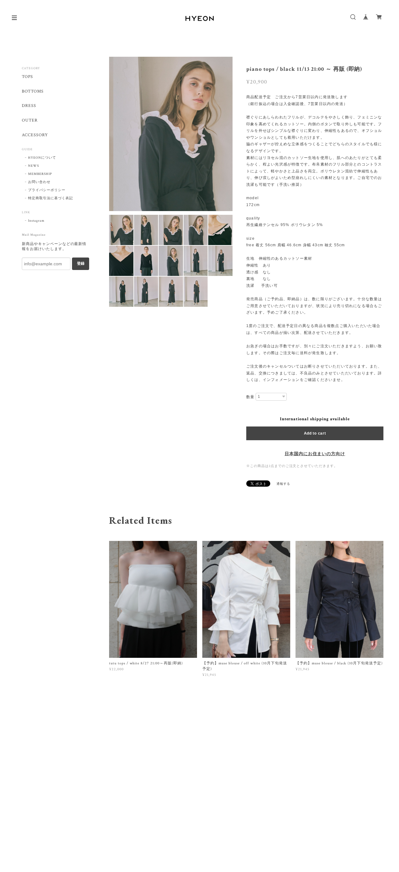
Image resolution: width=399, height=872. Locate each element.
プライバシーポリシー (46, 190)
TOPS (27, 76)
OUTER (30, 120)
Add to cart (315, 433)
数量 (250, 397)
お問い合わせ (39, 182)
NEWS (33, 166)
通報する (283, 484)
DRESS (29, 105)
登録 (80, 263)
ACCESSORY (35, 135)
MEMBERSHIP (40, 174)
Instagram (36, 221)
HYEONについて (42, 158)
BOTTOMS (33, 91)
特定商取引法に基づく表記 (50, 198)
